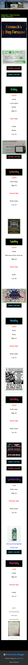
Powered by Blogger (14, 654)
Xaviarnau (20, 658)
